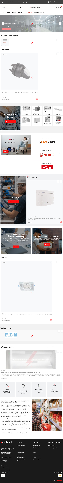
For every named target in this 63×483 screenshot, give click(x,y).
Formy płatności (51, 445)
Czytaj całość (4, 378)
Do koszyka (36, 99)
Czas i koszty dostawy (52, 447)
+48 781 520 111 (52, 1)
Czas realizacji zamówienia (53, 448)
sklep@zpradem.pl (53, 2)
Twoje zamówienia (36, 445)
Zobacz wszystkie (50, 346)
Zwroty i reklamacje (20, 457)
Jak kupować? (19, 460)
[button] (20, 7)
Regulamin (19, 456)
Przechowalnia (35, 448)
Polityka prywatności (21, 459)
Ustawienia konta (36, 447)
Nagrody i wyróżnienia (37, 459)
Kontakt (18, 447)
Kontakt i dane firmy (36, 456)
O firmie (34, 457)
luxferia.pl (8, 469)
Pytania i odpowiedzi (21, 445)
